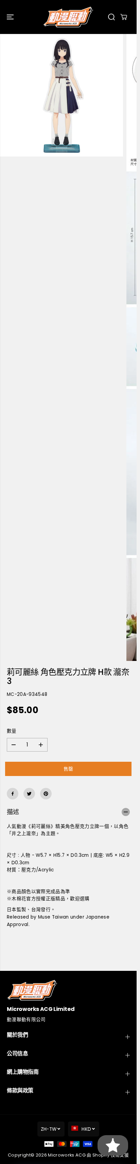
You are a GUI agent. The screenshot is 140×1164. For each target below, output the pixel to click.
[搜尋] (111, 17)
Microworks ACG (67, 1155)
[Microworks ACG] (68, 17)
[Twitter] (29, 793)
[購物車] (124, 17)
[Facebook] (12, 793)
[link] (68, 990)
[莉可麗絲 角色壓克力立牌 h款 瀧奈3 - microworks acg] (61, 95)
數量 (12, 731)
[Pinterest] (46, 793)
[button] (11, 17)
